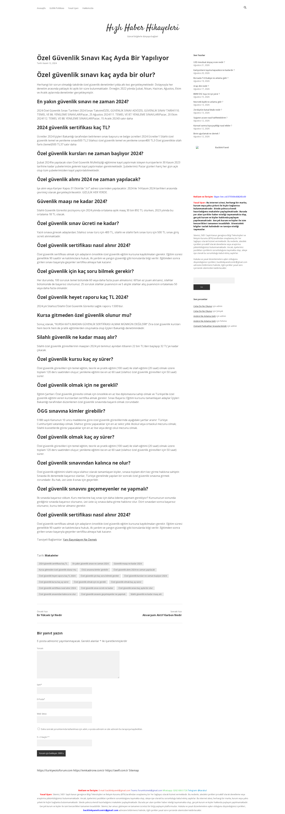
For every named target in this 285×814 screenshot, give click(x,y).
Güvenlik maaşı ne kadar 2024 (128, 563)
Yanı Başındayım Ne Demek (80, 539)
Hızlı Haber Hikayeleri (142, 28)
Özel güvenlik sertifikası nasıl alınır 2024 (57, 588)
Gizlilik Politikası (56, 8)
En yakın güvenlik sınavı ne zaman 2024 (91, 563)
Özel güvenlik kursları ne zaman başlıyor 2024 (145, 575)
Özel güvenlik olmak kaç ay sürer (126, 582)
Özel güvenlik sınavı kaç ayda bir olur (135, 588)
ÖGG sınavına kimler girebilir (94, 569)
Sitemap (134, 770)
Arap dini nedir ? (201, 86)
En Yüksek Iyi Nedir (49, 615)
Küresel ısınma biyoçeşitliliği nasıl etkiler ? (212, 125)
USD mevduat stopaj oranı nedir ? (209, 62)
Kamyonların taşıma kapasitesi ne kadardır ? (214, 70)
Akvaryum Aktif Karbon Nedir (162, 615)
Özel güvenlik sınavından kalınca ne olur (57, 594)
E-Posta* (41, 699)
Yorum (40, 648)
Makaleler (51, 555)
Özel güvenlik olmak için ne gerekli (90, 582)
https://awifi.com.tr (116, 770)
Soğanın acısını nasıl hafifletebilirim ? (210, 117)
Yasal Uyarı (73, 8)
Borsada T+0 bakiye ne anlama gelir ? (210, 78)
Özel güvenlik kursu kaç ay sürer (54, 582)
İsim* (39, 684)
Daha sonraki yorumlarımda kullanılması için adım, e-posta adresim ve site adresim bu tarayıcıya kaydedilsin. (91, 729)
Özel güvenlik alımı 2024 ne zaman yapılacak (134, 569)
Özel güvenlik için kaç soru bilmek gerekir (100, 575)
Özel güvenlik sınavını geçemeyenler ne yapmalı (103, 594)
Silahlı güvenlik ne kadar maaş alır (146, 594)
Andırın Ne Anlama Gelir (204, 316)
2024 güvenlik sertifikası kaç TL (53, 563)
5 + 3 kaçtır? (43, 737)
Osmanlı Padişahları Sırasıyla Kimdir (210, 326)
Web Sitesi (42, 713)
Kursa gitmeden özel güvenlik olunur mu (57, 569)
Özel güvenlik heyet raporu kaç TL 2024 (57, 575)
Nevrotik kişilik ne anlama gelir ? (208, 101)
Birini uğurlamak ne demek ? (206, 133)
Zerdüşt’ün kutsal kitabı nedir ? (207, 109)
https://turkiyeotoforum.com (54, 770)
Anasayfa (41, 8)
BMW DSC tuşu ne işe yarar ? (206, 94)
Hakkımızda (87, 8)
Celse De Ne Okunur (202, 306)
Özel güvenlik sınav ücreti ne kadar (97, 588)
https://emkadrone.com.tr (89, 770)
